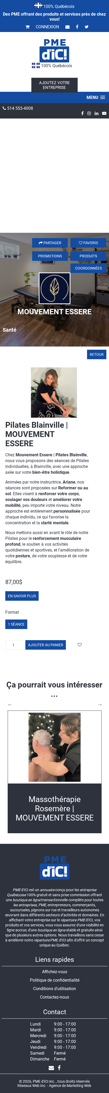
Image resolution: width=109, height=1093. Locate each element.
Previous (10, 704)
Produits (88, 256)
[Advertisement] (54, 175)
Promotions (50, 256)
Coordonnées (88, 268)
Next (100, 704)
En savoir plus (22, 596)
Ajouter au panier (45, 645)
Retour (97, 354)
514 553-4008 (19, 108)
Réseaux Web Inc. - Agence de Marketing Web (54, 1085)
